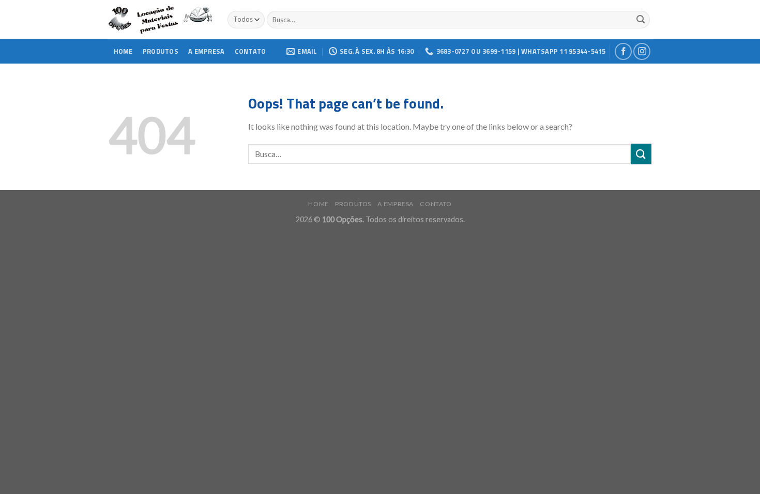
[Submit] (641, 154)
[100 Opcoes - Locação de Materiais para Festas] (160, 20)
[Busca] (640, 19)
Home (123, 51)
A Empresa (206, 51)
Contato (250, 51)
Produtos (160, 51)
